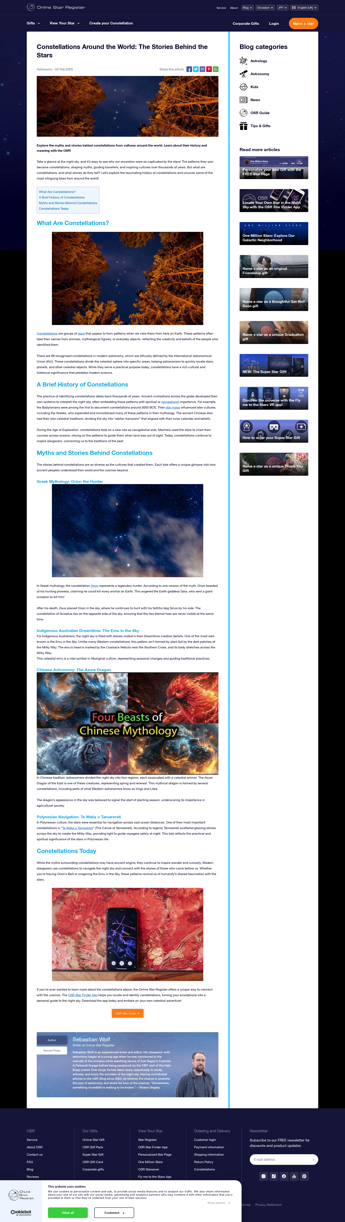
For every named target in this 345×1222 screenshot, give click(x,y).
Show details (216, 1202)
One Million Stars (150, 1162)
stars (81, 333)
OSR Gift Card (92, 1162)
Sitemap (244, 1204)
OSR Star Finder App (153, 1147)
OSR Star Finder (126, 1013)
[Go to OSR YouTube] (294, 1176)
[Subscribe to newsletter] (313, 1159)
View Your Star (62, 23)
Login (274, 23)
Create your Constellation (111, 23)
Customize (111, 1212)
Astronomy (44, 69)
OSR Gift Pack (92, 1147)
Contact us (35, 1154)
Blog (246, 7)
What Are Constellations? (57, 191)
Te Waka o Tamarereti (77, 828)
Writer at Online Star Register (93, 1045)
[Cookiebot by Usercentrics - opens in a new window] (21, 1213)
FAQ (30, 1162)
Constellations (47, 333)
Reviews (33, 1176)
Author (52, 1040)
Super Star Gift (92, 1154)
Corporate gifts (93, 1169)
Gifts (31, 23)
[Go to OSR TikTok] (273, 1176)
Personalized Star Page (155, 1154)
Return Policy (203, 1162)
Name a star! (303, 23)
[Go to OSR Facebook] (284, 1176)
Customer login (205, 1139)
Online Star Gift (93, 1139)
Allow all (68, 1212)
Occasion (263, 7)
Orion (94, 585)
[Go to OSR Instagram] (263, 1176)
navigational (170, 402)
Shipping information (209, 1154)
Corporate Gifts (246, 23)
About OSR (35, 1147)
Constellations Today (54, 208)
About (234, 7)
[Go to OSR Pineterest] (304, 1176)
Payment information (209, 1147)
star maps (173, 407)
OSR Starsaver (148, 1169)
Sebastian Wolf (91, 1039)
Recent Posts (52, 1050)
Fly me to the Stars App (154, 1176)
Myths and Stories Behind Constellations (68, 203)
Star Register (147, 1139)
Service (221, 7)
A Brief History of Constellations (62, 197)
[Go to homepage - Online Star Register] (56, 7)
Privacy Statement (268, 1204)
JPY (280, 7)
